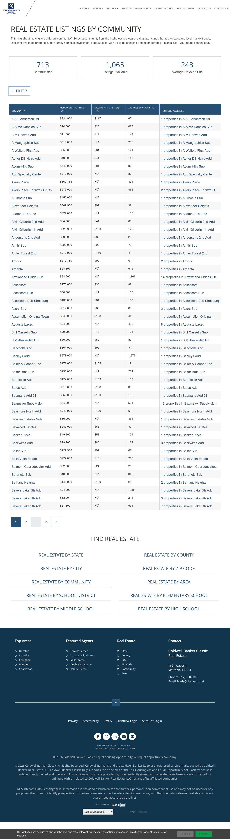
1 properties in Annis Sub (179, 245)
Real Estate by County (169, 555)
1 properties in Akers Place (180, 182)
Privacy (73, 721)
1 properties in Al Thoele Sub (182, 197)
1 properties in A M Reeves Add (184, 134)
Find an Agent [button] (185, 8)
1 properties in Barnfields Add (182, 379)
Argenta (17, 268)
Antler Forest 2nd (24, 253)
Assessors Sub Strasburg (30, 300)
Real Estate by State (61, 555)
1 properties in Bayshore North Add (186, 411)
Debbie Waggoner (81, 664)
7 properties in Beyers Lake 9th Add (187, 506)
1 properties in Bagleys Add (181, 355)
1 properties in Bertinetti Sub (181, 474)
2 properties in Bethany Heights (183, 482)
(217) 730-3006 (188, 677)
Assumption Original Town (30, 316)
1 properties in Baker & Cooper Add (186, 363)
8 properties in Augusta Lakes (182, 324)
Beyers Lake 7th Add (27, 498)
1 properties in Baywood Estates (184, 427)
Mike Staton (77, 660)
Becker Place (21, 434)
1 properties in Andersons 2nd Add (186, 237)
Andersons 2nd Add (26, 237)
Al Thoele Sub (22, 197)
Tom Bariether (79, 651)
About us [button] (203, 8)
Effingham (25, 660)
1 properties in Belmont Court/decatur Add (188, 466)
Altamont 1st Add (24, 213)
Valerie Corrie (78, 669)
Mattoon (24, 664)
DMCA (108, 721)
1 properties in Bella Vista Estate (184, 458)
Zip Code (127, 664)
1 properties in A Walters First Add (185, 150)
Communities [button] (163, 8)
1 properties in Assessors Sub (182, 292)
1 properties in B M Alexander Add (185, 340)
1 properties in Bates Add (179, 387)
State (125, 651)
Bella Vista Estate (24, 458)
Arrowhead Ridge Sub (27, 276)
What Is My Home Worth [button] (136, 8)
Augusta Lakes (22, 324)
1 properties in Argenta (177, 268)
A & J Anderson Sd (25, 118)
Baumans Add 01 (24, 395)
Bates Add (19, 387)
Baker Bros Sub (23, 371)
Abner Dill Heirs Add (26, 158)
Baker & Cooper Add (26, 363)
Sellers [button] (111, 8)
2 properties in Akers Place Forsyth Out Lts (189, 189)
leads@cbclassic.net (190, 681)
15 (46, 522)
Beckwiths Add (22, 442)
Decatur (24, 651)
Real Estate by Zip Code (169, 568)
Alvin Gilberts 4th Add (27, 229)
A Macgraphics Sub (26, 142)
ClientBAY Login (126, 721)
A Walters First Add (25, 150)
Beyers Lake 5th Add (27, 490)
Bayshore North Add (26, 411)
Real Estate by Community (61, 582)
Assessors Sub (22, 292)
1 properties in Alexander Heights (185, 205)
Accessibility (90, 721)
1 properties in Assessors (179, 284)
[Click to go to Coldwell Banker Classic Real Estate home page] (13, 8)
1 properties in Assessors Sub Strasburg (190, 300)
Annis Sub (19, 245)
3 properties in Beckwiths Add (182, 442)
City (124, 660)
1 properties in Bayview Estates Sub (187, 419)
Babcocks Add (22, 348)
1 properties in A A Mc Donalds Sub (186, 126)
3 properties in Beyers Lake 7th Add (187, 498)
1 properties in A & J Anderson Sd (185, 118)
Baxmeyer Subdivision (27, 403)
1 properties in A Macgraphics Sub (186, 142)
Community (128, 669)
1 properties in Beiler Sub (179, 450)
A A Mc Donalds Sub (26, 126)
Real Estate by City (61, 568)
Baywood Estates (24, 427)
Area (124, 673)
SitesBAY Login (152, 721)
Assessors (19, 284)
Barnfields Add (22, 379)
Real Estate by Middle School (61, 609)
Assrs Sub (19, 308)
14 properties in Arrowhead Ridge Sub (188, 276)
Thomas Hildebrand (82, 655)
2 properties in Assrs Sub (179, 308)
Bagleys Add (21, 355)
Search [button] (83, 8)
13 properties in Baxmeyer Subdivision (188, 403)
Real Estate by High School (169, 609)
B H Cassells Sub (24, 332)
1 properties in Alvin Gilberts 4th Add (187, 229)
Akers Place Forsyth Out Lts (32, 189)
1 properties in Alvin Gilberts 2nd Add (188, 221)
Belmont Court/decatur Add (31, 466)
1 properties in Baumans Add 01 (184, 395)
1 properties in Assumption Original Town (186, 316)
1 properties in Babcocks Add (182, 348)
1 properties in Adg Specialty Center (187, 174)
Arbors (16, 261)
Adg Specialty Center (27, 174)
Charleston (25, 669)
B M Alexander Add (25, 340)
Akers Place (20, 182)
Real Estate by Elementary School (169, 595)
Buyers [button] (97, 8)
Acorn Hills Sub (23, 166)
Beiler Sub (19, 450)
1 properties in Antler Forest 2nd (184, 253)
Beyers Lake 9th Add (27, 506)
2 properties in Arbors (176, 261)
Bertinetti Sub (21, 474)
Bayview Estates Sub (27, 419)
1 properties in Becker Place (181, 434)
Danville (24, 655)
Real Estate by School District (61, 595)
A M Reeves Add (24, 134)
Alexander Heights (25, 205)
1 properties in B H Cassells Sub (184, 332)
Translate (142, 811)
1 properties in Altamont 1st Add (184, 213)
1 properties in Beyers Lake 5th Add (187, 490)
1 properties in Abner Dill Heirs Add (186, 158)
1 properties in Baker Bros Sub (183, 371)
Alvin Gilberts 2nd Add (28, 221)
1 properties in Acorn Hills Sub (183, 166)
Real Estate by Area (168, 582)
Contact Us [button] (221, 8)
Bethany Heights (23, 482)
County (126, 655)
